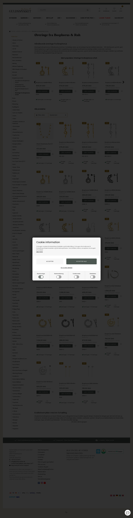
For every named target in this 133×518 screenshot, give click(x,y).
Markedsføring (58, 274)
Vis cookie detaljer (66, 268)
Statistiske (93, 274)
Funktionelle (76, 274)
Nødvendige (41, 274)
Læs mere (39, 252)
